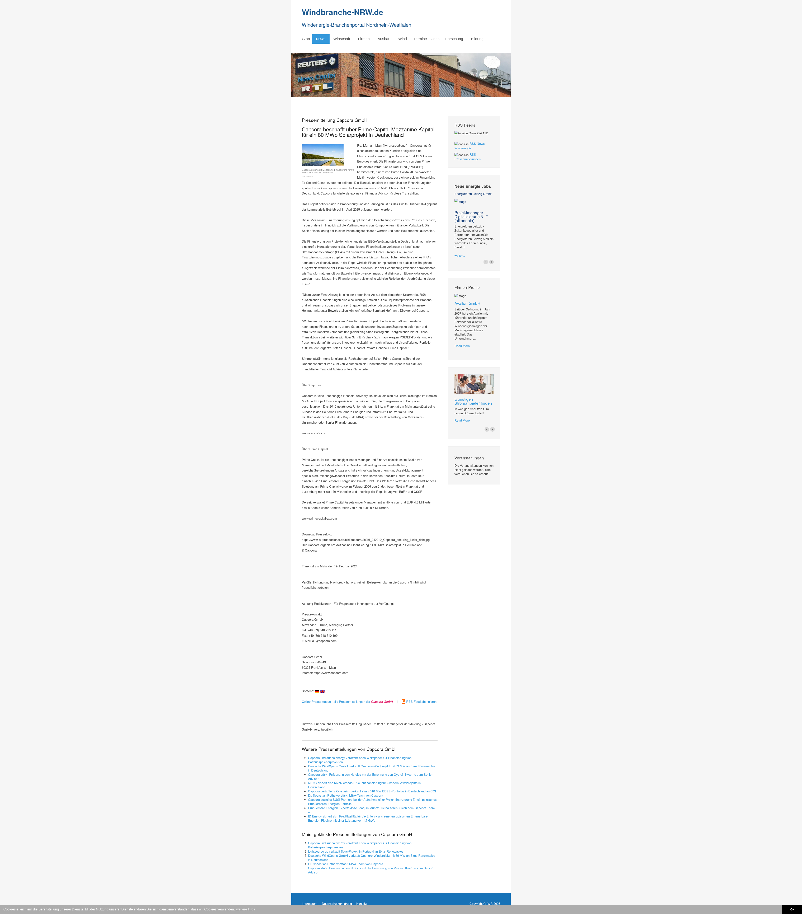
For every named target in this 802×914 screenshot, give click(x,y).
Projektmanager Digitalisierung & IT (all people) (471, 216)
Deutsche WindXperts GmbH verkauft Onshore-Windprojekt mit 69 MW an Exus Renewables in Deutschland (371, 768)
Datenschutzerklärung (337, 903)
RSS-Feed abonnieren (421, 701)
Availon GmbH (467, 303)
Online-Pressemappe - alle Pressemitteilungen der (347, 701)
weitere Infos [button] (245, 909)
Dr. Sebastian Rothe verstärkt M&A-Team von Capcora (345, 795)
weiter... (459, 255)
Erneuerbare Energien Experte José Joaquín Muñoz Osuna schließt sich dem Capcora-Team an (371, 810)
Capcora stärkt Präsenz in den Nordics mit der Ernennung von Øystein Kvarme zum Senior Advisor (370, 776)
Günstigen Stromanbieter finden (473, 401)
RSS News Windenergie (469, 145)
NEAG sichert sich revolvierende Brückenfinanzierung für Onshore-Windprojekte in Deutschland (364, 785)
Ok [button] (792, 909)
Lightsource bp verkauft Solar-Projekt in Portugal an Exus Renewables (356, 851)
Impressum (309, 903)
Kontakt (361, 903)
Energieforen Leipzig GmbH (473, 193)
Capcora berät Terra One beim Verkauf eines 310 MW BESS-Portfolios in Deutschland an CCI (372, 791)
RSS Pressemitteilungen (467, 156)
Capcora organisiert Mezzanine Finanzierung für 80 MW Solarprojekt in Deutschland (328, 173)
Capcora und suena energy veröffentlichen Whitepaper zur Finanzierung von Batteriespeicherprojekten (359, 759)
